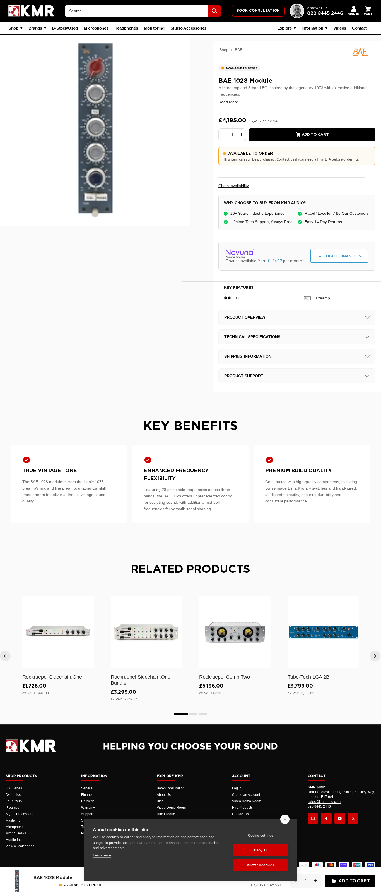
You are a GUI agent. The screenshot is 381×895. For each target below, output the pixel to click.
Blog (160, 801)
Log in (237, 788)
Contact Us (240, 814)
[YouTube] (339, 818)
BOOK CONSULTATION (258, 10)
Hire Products (167, 814)
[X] (353, 818)
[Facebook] (326, 818)
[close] (285, 819)
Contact (359, 28)
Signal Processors (19, 814)
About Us (164, 795)
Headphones (126, 28)
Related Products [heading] (190, 569)
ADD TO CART (354, 881)
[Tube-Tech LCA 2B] (323, 632)
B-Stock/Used (65, 28)
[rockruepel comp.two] (235, 632)
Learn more (102, 855)
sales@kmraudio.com (324, 802)
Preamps (12, 808)
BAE (238, 49)
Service (87, 788)
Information (312, 28)
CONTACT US (317, 8)
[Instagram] (313, 818)
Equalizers (14, 801)
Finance (87, 795)
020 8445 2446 (325, 13)
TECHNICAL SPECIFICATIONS (252, 337)
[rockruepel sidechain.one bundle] (146, 632)
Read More (228, 102)
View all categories (20, 846)
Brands (35, 28)
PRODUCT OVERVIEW (244, 317)
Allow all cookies (260, 865)
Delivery (87, 801)
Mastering (13, 820)
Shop (13, 28)
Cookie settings (261, 835)
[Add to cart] (87, 662)
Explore (284, 28)
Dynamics (13, 795)
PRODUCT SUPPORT (243, 376)
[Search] (214, 11)
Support (87, 814)
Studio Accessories (188, 28)
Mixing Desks (16, 833)
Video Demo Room (171, 808)
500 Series (14, 788)
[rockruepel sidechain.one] (58, 632)
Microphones (96, 28)
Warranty (88, 808)
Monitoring (154, 28)
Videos (339, 28)
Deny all (260, 850)
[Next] (375, 656)
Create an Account (246, 795)
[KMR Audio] (31, 11)
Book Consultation (171, 788)
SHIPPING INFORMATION (247, 356)
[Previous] (5, 656)
